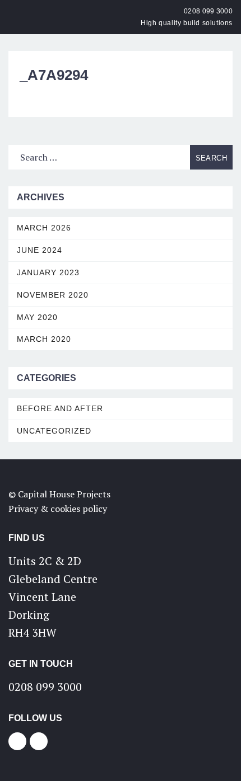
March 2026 (44, 227)
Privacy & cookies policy (57, 508)
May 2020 (37, 317)
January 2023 (48, 272)
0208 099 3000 (208, 11)
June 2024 (39, 250)
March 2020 (44, 339)
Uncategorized (54, 430)
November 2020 (53, 294)
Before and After (60, 408)
